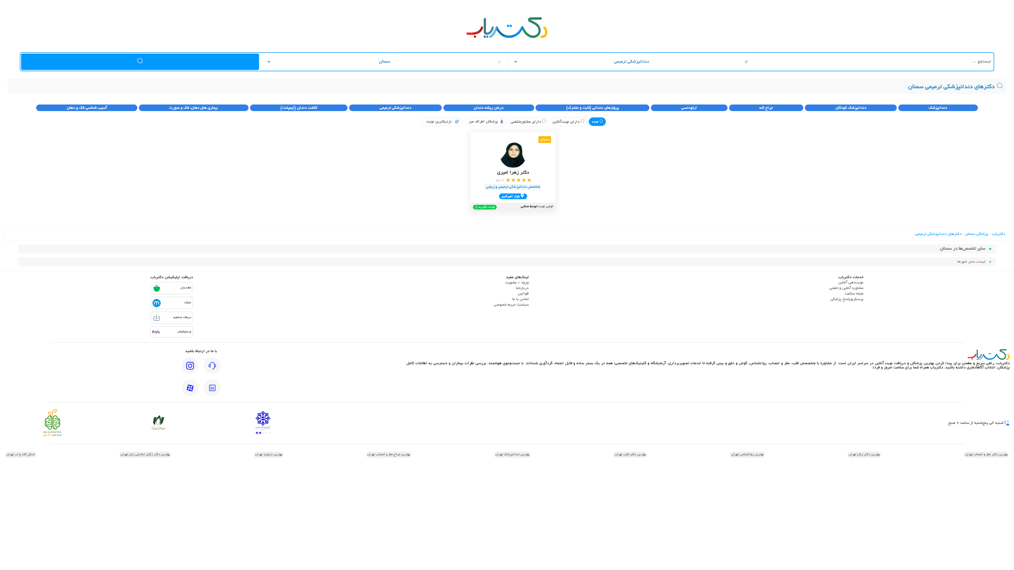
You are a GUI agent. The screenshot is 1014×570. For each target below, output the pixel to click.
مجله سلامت (854, 294)
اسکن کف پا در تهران (20, 455)
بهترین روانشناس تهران (747, 455)
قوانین (523, 294)
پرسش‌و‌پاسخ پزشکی (846, 299)
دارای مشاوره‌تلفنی (526, 122)
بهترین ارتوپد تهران (268, 455)
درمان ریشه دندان (489, 108)
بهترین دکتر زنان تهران (864, 455)
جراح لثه (766, 108)
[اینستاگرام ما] (190, 369)
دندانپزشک (938, 108)
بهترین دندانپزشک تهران (512, 455)
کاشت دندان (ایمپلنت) (298, 108)
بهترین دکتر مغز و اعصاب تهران (986, 455)
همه (595, 122)
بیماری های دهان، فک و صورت (193, 108)
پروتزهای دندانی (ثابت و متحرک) (592, 108)
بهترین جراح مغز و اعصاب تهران (388, 455)
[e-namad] (263, 423)
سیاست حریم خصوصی (511, 305)
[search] (140, 62)
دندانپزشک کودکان (850, 108)
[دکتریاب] (507, 37)
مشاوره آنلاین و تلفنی (846, 288)
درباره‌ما (522, 288)
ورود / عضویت (517, 283)
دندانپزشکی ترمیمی (395, 108)
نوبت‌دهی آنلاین (850, 283)
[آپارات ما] (190, 391)
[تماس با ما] (212, 369)
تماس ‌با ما (520, 299)
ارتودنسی (689, 108)
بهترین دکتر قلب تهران (630, 455)
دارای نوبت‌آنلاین (566, 122)
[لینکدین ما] (212, 391)
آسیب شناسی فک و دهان (87, 108)
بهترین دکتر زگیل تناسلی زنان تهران (145, 455)
